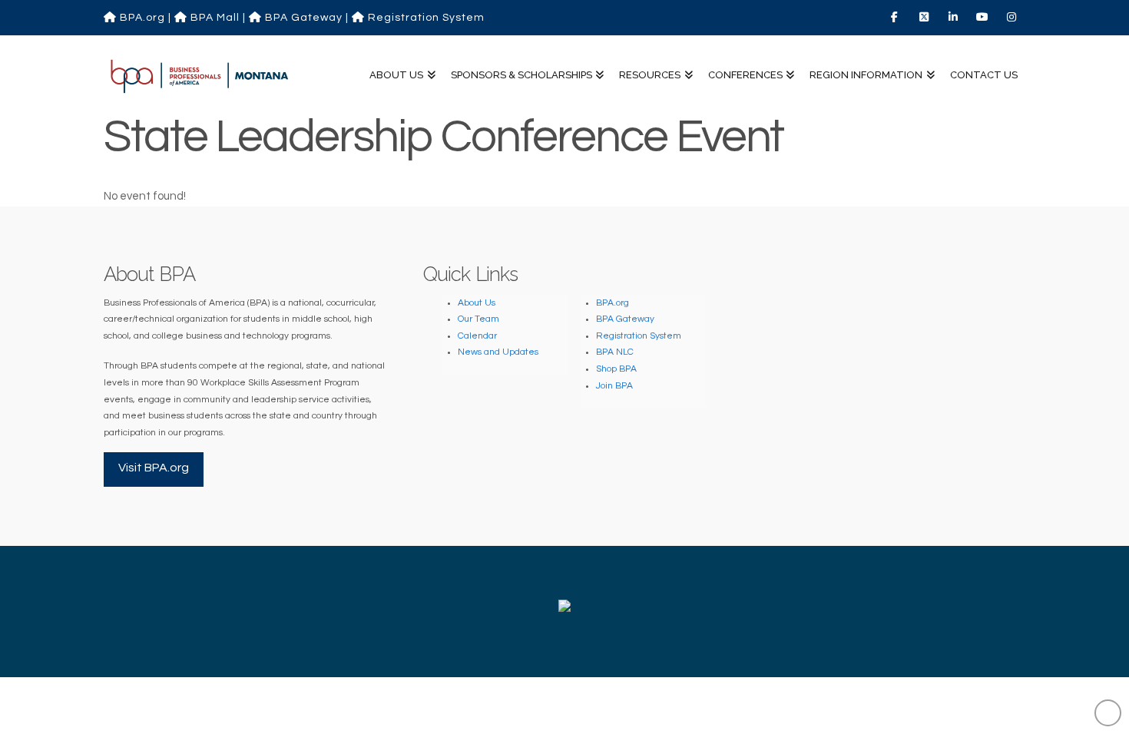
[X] (925, 17)
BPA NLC (615, 352)
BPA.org (141, 17)
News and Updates (498, 352)
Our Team (478, 319)
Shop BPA (616, 369)
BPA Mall (213, 17)
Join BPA (614, 386)
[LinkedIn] (954, 17)
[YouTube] (984, 17)
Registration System (425, 17)
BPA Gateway (302, 17)
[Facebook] (896, 17)
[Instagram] (1013, 17)
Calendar (477, 336)
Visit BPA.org (153, 467)
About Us (476, 303)
